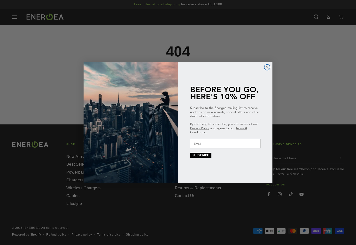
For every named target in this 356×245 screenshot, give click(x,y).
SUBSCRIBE (201, 155)
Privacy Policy (199, 128)
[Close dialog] (267, 67)
